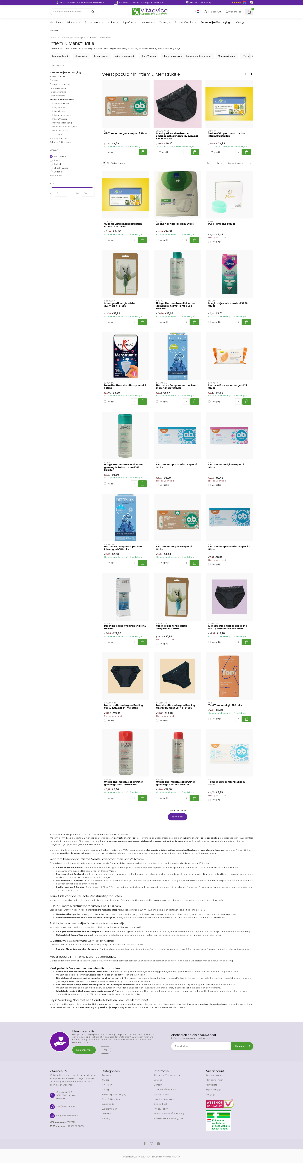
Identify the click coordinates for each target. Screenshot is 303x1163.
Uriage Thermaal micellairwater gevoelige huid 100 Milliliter (123, 783)
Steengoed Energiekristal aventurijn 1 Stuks (119, 304)
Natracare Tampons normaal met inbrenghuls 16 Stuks (176, 386)
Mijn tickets (211, 1084)
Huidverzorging (57, 95)
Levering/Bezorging (164, 1099)
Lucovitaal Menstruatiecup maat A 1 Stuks (125, 386)
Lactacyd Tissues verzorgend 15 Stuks (227, 386)
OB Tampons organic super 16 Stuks (125, 133)
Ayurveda (147, 22)
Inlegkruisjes (58, 107)
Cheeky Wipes (61, 168)
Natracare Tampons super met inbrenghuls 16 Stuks (123, 548)
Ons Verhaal (160, 1103)
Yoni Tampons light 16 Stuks (225, 705)
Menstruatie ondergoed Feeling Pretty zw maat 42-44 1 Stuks (227, 627)
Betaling (158, 1079)
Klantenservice (84, 1049)
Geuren (54, 80)
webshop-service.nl (172, 1157)
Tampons (57, 134)
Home (53, 37)
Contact (158, 1084)
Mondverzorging (58, 138)
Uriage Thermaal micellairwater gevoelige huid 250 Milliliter (175, 783)
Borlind (57, 164)
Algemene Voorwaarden (167, 1075)
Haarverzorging (58, 87)
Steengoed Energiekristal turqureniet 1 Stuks (171, 627)
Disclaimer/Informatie (165, 1089)
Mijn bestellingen (214, 1079)
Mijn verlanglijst (214, 1089)
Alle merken (60, 156)
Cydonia (58, 172)
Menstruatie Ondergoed (64, 126)
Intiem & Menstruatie (100, 37)
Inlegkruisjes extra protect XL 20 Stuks (228, 304)
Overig (240, 22)
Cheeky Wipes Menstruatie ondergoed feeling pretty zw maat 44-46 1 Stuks (177, 136)
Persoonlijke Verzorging (215, 22)
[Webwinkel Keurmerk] (229, 1102)
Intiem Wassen (60, 118)
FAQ (105, 1049)
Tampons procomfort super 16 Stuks (226, 783)
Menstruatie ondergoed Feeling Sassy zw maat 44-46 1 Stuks (123, 706)
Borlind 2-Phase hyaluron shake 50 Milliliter (125, 627)
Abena (57, 160)
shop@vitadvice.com (67, 1115)
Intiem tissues (59, 111)
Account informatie (216, 1075)
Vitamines (55, 22)
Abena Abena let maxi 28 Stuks (175, 224)
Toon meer (177, 816)
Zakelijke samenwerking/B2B (168, 1118)
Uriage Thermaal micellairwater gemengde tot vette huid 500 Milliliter (175, 306)
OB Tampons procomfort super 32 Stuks (229, 548)
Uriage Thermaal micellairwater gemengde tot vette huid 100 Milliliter (123, 467)
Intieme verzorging (62, 122)
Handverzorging (58, 91)
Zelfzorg (163, 22)
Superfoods (129, 22)
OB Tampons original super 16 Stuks (226, 466)
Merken (54, 30)
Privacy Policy (161, 1108)
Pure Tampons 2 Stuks (221, 224)
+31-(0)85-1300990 (66, 1106)
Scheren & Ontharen (60, 142)
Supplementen (93, 22)
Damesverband (60, 103)
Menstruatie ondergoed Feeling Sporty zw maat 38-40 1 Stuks (175, 706)
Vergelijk (112, 152)
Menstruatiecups (61, 130)
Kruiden (112, 22)
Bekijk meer (56, 175)
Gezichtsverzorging (60, 84)
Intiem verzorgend (61, 115)
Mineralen (72, 22)
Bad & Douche (57, 76)
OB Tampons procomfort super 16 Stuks (176, 466)
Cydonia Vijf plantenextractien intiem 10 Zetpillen (227, 134)
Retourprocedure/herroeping (169, 1113)
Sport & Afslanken (184, 22)
